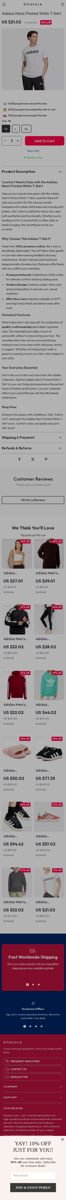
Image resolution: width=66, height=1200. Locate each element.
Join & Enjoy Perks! (33, 1187)
